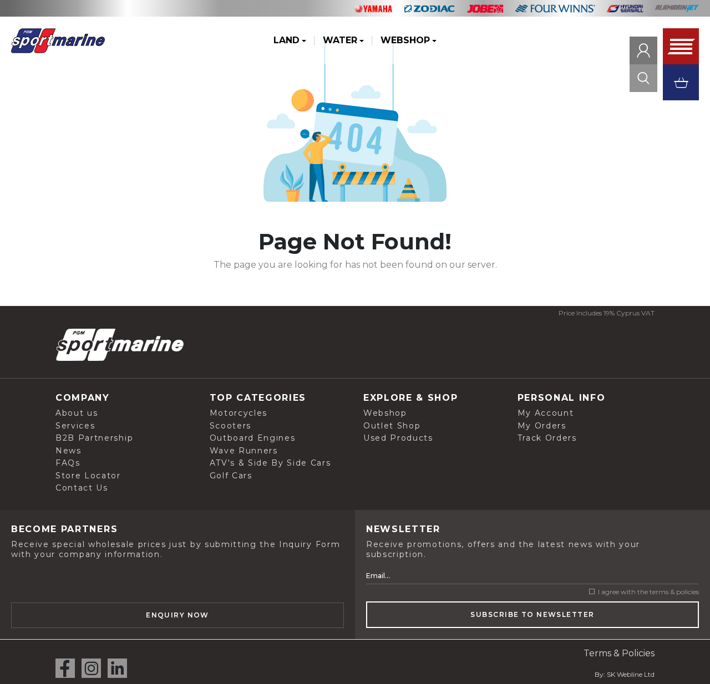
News (68, 451)
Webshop (385, 413)
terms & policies (674, 592)
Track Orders (547, 438)
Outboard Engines (253, 438)
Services (75, 426)
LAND (286, 40)
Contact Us (81, 488)
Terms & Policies (619, 653)
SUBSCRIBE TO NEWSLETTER (532, 614)
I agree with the (647, 592)
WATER (340, 40)
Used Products (398, 438)
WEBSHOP (405, 40)
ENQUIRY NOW (177, 615)
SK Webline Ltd (631, 674)
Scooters (230, 426)
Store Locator (88, 476)
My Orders (542, 426)
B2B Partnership (94, 438)
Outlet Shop (391, 426)
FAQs (67, 463)
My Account (546, 413)
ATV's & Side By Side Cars (270, 463)
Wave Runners (244, 451)
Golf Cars (231, 476)
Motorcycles (238, 413)
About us (76, 413)
